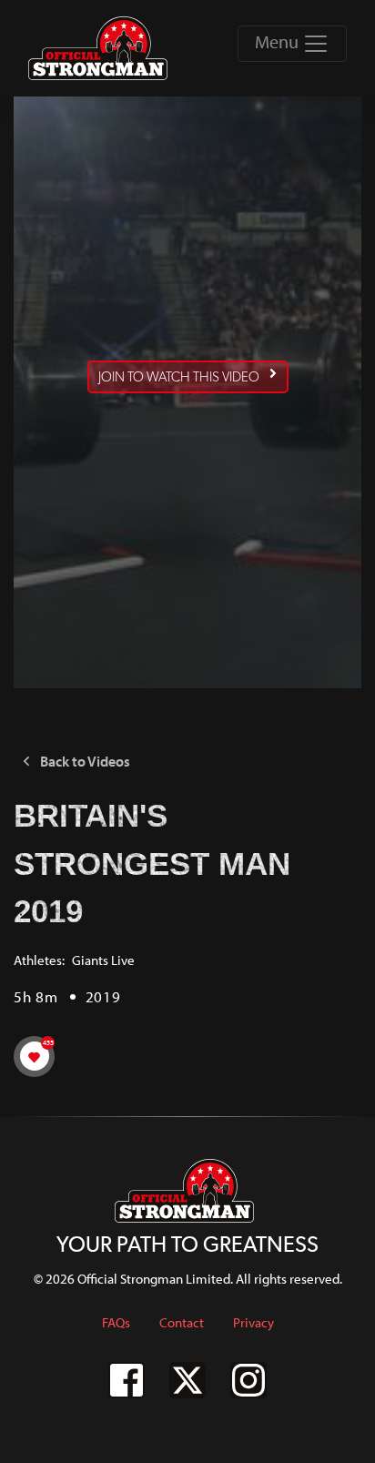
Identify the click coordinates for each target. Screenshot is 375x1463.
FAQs (116, 1322)
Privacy (253, 1322)
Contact (181, 1322)
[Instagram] (248, 1380)
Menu (278, 41)
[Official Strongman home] (101, 48)
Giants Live (103, 960)
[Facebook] (126, 1380)
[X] (187, 1380)
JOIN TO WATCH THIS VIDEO (178, 377)
